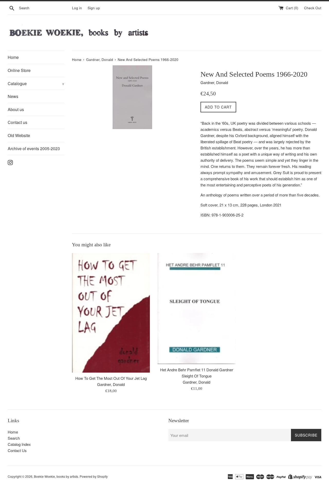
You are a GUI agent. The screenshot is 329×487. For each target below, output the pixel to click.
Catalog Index (19, 444)
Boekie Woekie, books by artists (56, 476)
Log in (77, 7)
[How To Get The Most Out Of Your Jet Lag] (111, 312)
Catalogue (36, 83)
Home (13, 57)
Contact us (17, 122)
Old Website (19, 135)
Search (14, 438)
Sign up (94, 7)
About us (16, 109)
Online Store (19, 70)
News (13, 96)
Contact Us (17, 450)
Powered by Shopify (94, 476)
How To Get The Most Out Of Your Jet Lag (111, 378)
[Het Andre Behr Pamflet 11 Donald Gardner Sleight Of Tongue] (196, 308)
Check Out (312, 7)
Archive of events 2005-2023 (34, 148)
